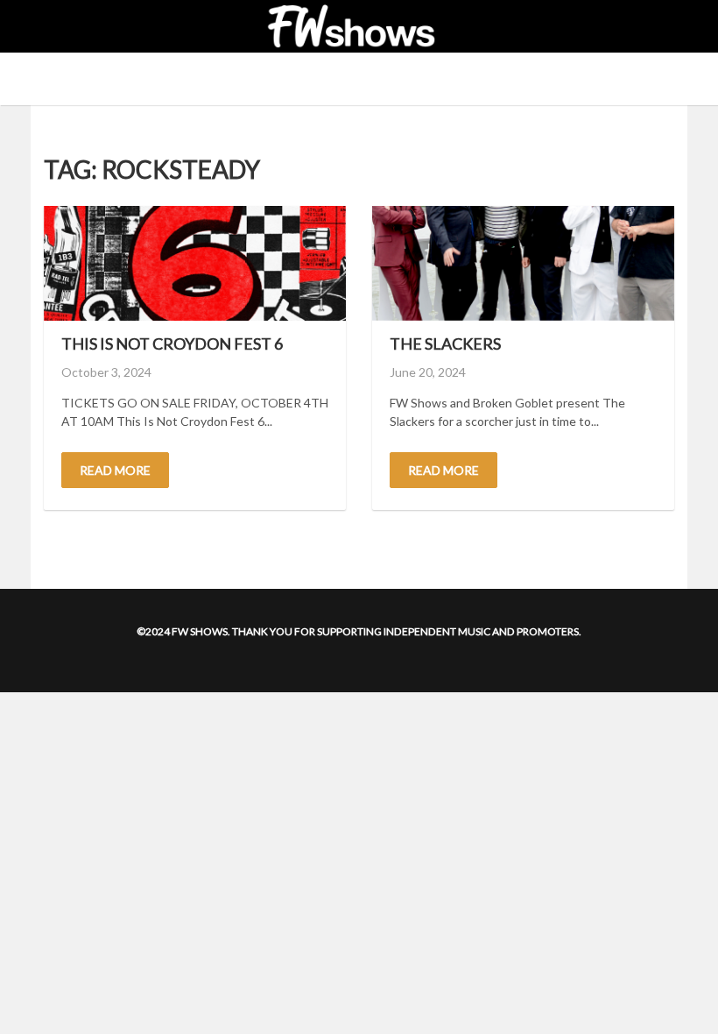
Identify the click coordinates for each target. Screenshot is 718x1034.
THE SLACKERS (445, 343)
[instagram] (71, 26)
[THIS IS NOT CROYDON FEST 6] (195, 263)
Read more (115, 470)
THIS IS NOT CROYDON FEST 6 (172, 343)
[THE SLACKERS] (523, 263)
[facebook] (53, 26)
